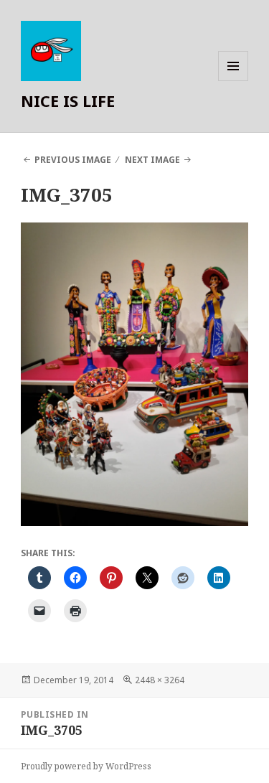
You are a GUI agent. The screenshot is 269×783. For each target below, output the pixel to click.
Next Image (152, 160)
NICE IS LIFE (68, 100)
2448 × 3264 (159, 680)
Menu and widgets (233, 80)
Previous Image (72, 160)
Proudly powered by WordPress (86, 766)
